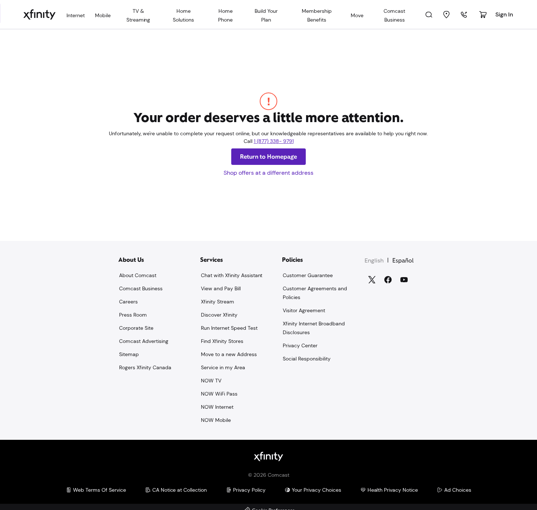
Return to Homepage (268, 156)
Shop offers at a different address (268, 173)
